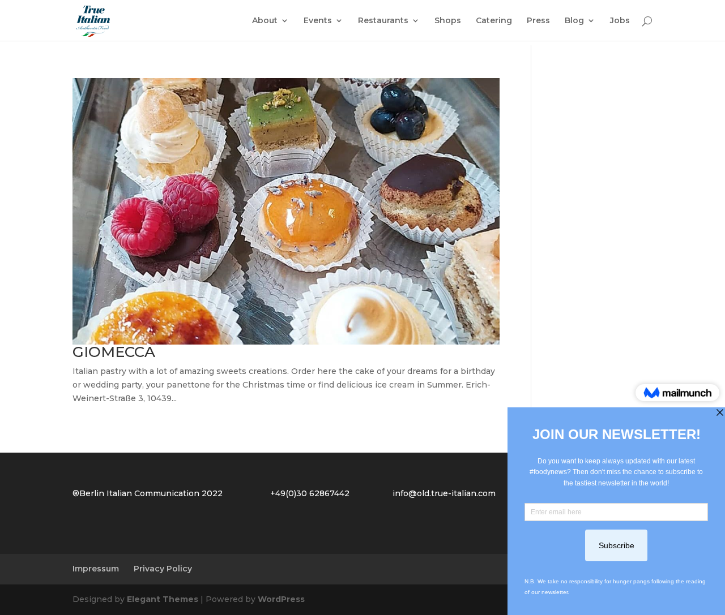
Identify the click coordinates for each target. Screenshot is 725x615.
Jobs (620, 20)
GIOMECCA (113, 352)
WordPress (281, 599)
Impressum (95, 569)
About (265, 20)
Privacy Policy (163, 569)
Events (318, 20)
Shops (447, 20)
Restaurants (383, 20)
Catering (494, 20)
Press (538, 20)
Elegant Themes (162, 599)
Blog (574, 20)
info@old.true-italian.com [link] (444, 493)
